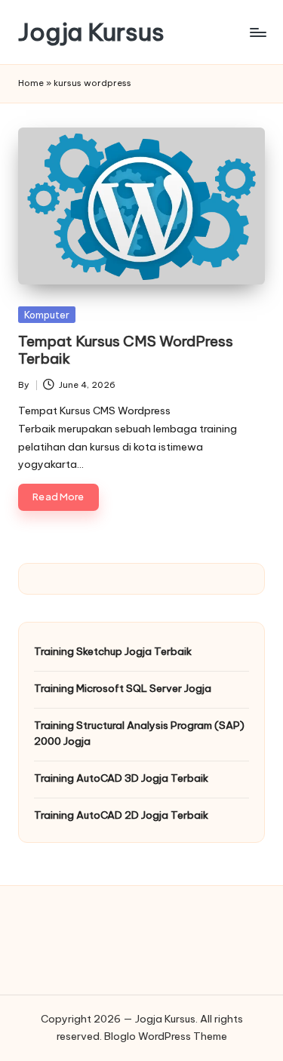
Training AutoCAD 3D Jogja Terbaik (121, 778)
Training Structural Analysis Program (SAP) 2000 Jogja (139, 732)
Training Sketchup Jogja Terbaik (113, 651)
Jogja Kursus (91, 32)
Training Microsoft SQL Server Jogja (122, 688)
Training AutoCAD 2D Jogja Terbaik (121, 815)
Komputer (46, 315)
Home (31, 83)
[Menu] (257, 32)
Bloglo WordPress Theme (165, 1036)
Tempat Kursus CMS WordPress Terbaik (125, 350)
